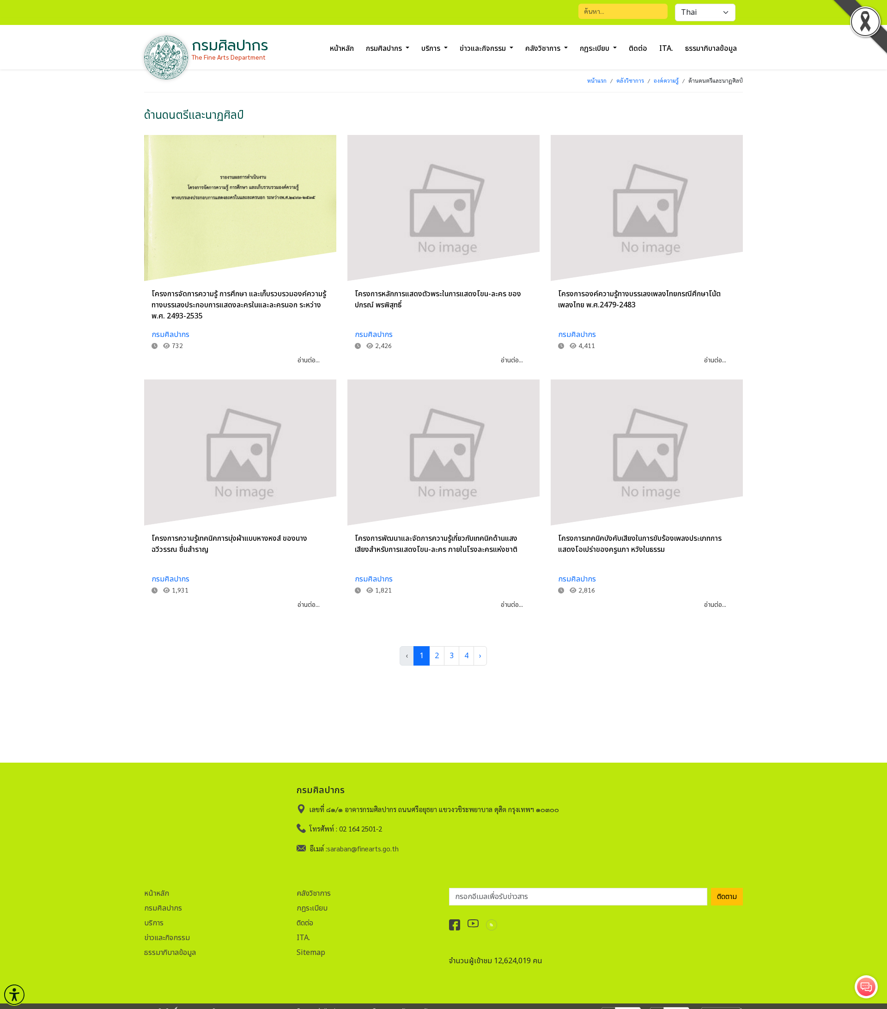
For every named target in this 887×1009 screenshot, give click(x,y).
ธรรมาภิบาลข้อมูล (711, 48)
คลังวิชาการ (630, 80)
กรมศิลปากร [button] (385, 48)
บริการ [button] (431, 48)
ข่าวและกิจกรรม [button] (484, 48)
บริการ (154, 923)
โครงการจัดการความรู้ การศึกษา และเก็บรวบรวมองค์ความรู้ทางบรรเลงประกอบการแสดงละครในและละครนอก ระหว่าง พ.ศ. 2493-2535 (239, 305)
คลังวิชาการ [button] (543, 48)
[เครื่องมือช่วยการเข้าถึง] (14, 995)
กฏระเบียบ (312, 908)
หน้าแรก (597, 80)
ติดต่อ (638, 48)
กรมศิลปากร (170, 334)
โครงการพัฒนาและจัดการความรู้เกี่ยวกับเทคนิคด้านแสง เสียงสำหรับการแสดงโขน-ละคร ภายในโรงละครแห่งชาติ (436, 544)
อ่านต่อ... (309, 360)
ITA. (666, 48)
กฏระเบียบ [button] (595, 48)
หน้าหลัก (342, 48)
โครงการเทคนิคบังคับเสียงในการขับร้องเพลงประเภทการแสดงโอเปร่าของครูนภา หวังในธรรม (640, 544)
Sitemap (311, 952)
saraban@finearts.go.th (363, 848)
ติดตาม (727, 896)
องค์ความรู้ (666, 80)
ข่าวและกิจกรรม (167, 937)
